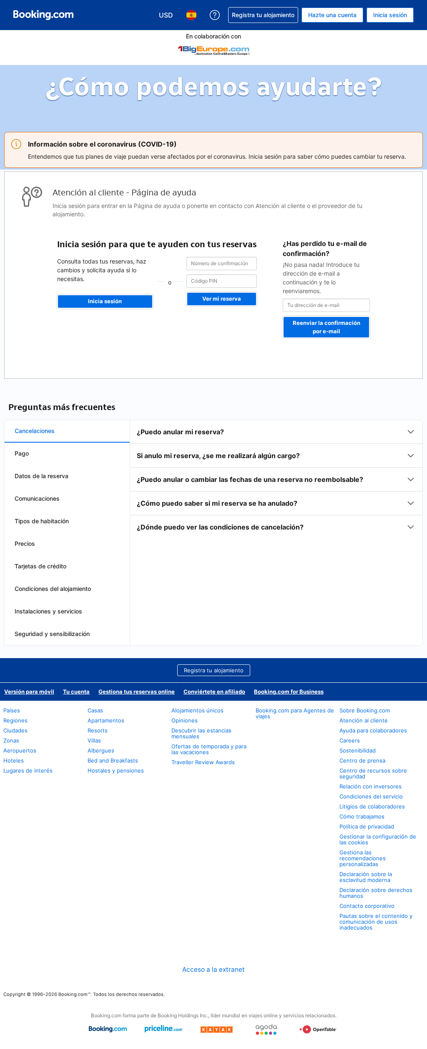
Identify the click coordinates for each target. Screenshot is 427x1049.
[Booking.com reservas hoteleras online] (43, 15)
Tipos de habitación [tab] (42, 520)
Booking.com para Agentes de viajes (295, 713)
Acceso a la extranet (213, 969)
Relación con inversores (370, 786)
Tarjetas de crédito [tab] (40, 566)
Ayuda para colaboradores (373, 730)
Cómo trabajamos (361, 816)
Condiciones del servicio (371, 796)
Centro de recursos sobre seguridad (373, 773)
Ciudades (15, 730)
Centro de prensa (362, 760)
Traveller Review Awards (203, 762)
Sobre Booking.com (364, 710)
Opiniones (184, 720)
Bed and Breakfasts (113, 760)
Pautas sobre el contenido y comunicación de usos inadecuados (375, 921)
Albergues (101, 750)
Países (11, 710)
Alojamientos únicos (197, 710)
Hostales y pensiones (116, 770)
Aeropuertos (19, 750)
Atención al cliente (363, 720)
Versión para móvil (29, 691)
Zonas (11, 740)
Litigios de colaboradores (372, 806)
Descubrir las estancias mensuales (201, 733)
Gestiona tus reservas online (136, 691)
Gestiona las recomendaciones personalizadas (362, 858)
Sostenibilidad (357, 750)
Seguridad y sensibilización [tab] (52, 633)
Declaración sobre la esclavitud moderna (365, 877)
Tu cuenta (76, 691)
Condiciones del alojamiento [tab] (53, 588)
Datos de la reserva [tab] (41, 475)
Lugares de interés (28, 770)
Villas (94, 740)
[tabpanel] (276, 479)
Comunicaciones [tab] (37, 498)
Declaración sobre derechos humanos (375, 893)
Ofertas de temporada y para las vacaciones (208, 749)
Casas (95, 710)
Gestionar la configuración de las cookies (377, 839)
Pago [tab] (22, 453)
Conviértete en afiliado (214, 691)
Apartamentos (106, 720)
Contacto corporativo (366, 905)
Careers (349, 740)
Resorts (98, 730)
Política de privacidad (366, 826)
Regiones (15, 720)
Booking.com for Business (289, 691)
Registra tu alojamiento (214, 670)
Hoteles (13, 760)
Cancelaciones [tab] (35, 430)
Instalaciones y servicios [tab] (48, 611)
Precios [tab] (25, 543)
